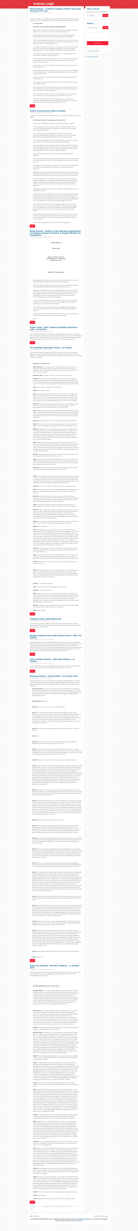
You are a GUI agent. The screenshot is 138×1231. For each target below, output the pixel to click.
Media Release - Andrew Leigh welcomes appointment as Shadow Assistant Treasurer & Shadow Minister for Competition (55, 233)
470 (76, 1206)
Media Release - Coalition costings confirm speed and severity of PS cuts (55, 10)
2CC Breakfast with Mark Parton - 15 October (51, 348)
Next (32, 1208)
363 (63, 1206)
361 (56, 1206)
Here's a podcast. (44, 627)
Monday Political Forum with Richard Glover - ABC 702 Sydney (55, 636)
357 (43, 1206)
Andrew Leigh (43, 3)
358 (47, 1206)
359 (50, 1206)
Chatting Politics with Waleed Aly (45, 619)
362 (60, 1206)
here (73, 339)
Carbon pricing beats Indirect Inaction (47, 111)
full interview (78, 355)
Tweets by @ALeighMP (93, 51)
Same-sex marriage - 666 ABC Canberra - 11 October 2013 (54, 967)
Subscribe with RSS (92, 56)
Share (32, 106)
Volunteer (97, 43)
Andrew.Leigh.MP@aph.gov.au (82, 1219)
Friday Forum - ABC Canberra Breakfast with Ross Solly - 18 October (53, 328)
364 (67, 1206)
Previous (32, 1206)
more (66, 650)
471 (79, 1206)
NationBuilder (104, 1216)
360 (53, 1206)
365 (70, 1206)
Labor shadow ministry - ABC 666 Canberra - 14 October (52, 660)
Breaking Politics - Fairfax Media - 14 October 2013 (54, 676)
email (37, 1216)
